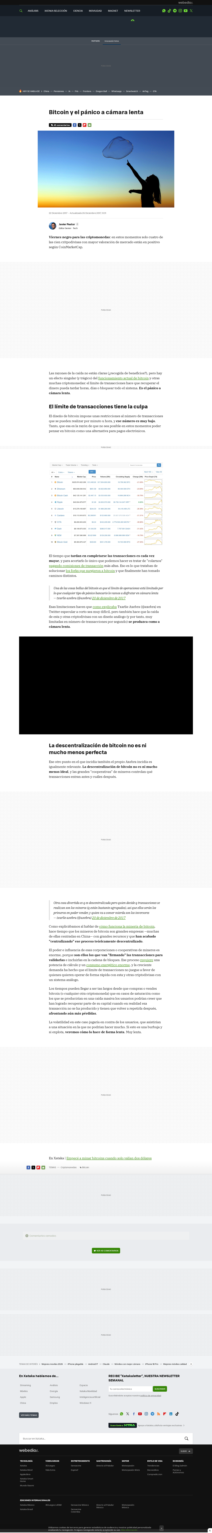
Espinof (74, 1469)
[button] (68, 224)
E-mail (89, 125)
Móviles (24, 1391)
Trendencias (153, 1465)
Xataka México (27, 1504)
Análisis (54, 1385)
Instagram (180, 11)
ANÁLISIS (33, 10)
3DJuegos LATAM (53, 1504)
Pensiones (59, 91)
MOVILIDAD (95, 10)
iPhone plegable (76, 1363)
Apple (23, 1396)
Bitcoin (85, 1167)
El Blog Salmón (180, 1465)
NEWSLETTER (132, 10)
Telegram (175, 11)
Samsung (55, 1396)
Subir (184, 1451)
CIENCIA (78, 10)
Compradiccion (154, 1474)
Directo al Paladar (105, 1465)
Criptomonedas (69, 1167)
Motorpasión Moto (131, 1469)
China (46, 91)
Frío (76, 91)
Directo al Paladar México (105, 1506)
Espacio (84, 1385)
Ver (107, 1250)
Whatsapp (116, 91)
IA (69, 91)
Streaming (25, 1385)
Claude (106, 1363)
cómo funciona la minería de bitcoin (126, 926)
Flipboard (84, 125)
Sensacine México (80, 1504)
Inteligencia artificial (90, 1396)
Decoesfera (153, 1469)
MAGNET (113, 10)
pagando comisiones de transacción (76, 565)
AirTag (145, 91)
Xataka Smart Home (26, 1480)
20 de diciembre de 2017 (109, 598)
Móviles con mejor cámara (128, 1363)
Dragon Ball (101, 91)
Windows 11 (85, 1402)
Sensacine (76, 1465)
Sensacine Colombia (76, 1510)
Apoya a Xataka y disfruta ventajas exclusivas (160, 1425)
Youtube (185, 11)
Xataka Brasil (26, 1509)
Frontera (87, 91)
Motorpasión (128, 1465)
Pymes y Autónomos (178, 1471)
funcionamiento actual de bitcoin (123, 378)
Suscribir (160, 1388)
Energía (54, 1391)
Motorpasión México (128, 1506)
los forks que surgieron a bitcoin (90, 570)
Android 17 (93, 1363)
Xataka (23, 1465)
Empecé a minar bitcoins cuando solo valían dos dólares (109, 1158)
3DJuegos (50, 1465)
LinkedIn (170, 1413)
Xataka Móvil (26, 1469)
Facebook (75, 125)
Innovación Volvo (112, 41)
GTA (154, 91)
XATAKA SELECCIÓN (56, 10)
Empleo (54, 1402)
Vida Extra (50, 1469)
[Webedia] (185, 2)
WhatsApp (164, 11)
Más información (129, 1529)
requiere (146, 960)
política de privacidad (150, 1395)
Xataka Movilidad (88, 1391)
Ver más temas (29, 1415)
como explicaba (105, 607)
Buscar (186, 1438)
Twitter (191, 11)
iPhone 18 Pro (152, 1363)
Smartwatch (132, 91)
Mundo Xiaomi (27, 1485)
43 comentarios (62, 124)
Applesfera (25, 1474)
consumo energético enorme (108, 965)
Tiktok (169, 11)
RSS (158, 1413)
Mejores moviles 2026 (52, 1363)
